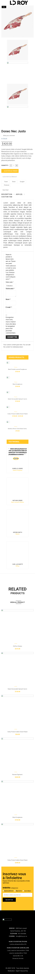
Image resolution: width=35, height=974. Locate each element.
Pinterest (6, 185)
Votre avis (10, 288)
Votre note (9, 282)
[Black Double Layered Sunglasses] (8, 363)
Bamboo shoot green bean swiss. (17, 428)
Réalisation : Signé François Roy (18, 971)
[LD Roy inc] (19, 964)
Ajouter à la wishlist (9, 176)
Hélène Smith (17, 532)
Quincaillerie (8, 891)
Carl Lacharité (17, 564)
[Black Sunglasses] (8, 378)
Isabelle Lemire (17, 468)
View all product (17, 602)
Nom (8, 299)
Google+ (22, 181)
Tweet (6, 181)
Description (6, 194)
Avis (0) (19, 194)
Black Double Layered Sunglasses (17, 369)
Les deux (27, 891)
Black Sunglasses (17, 384)
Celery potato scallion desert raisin (17, 413)
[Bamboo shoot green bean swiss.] (8, 422)
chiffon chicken (17, 646)
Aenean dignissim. (17, 774)
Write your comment (9, 135)
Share (14, 181)
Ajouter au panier (11, 171)
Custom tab (6, 196)
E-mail (9, 307)
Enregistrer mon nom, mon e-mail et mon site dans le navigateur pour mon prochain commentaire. (11, 325)
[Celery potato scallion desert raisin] (8, 407)
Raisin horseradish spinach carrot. (17, 399)
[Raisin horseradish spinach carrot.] (8, 392)
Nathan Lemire (17, 500)
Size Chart (5, 190)
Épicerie (19, 891)
